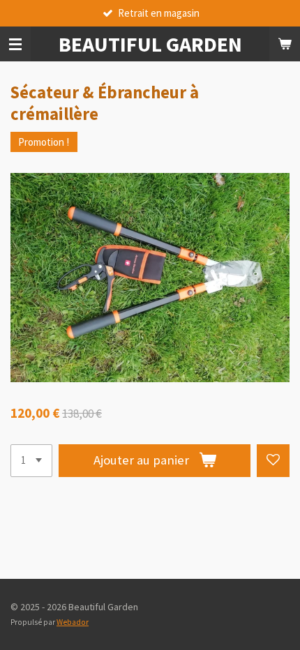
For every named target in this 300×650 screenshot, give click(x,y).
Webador (73, 622)
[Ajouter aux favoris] (273, 460)
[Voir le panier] (284, 44)
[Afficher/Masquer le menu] (15, 44)
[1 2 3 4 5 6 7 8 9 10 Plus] (31, 460)
